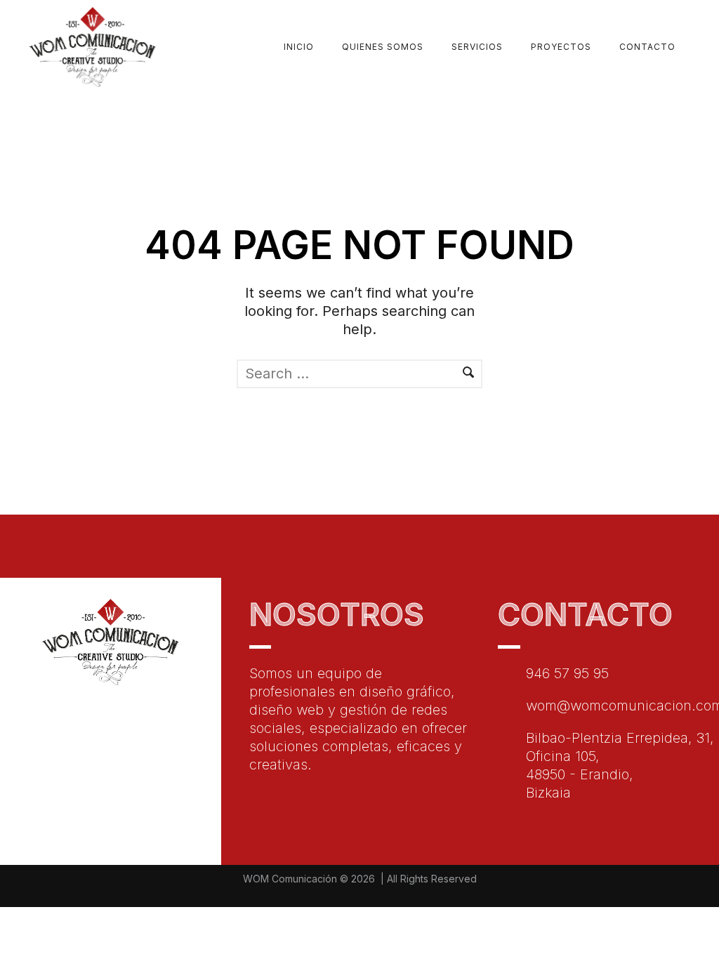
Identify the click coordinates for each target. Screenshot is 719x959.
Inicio (299, 46)
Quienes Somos (382, 46)
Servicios (477, 46)
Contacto (647, 46)
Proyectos (561, 46)
